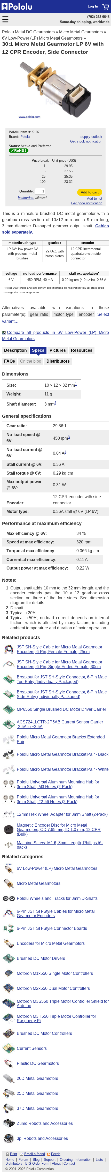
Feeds (55, 1154)
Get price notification (86, 203)
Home (9, 1160)
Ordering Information (75, 1160)
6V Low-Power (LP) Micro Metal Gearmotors (42, 38)
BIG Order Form (37, 1163)
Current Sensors (32, 1048)
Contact (69, 1163)
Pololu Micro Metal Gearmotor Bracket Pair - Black (62, 754)
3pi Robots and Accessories (42, 1138)
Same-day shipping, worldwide (84, 22)
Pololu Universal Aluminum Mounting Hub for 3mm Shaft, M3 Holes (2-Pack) (58, 784)
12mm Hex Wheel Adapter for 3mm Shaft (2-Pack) (62, 814)
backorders (26, 198)
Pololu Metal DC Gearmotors (28, 32)
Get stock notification (86, 141)
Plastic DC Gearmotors (38, 1063)
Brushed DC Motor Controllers (44, 1033)
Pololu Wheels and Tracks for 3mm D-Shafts (57, 898)
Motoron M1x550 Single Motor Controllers (55, 973)
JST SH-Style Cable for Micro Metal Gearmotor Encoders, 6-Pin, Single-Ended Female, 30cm (59, 664)
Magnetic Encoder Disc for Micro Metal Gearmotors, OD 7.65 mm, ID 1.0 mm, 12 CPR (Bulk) (59, 829)
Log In (93, 6)
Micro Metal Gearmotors (81, 32)
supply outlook (91, 137)
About (56, 1163)
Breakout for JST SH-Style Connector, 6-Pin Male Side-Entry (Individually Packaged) (62, 694)
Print (13, 1154)
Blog (36, 1160)
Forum (23, 1160)
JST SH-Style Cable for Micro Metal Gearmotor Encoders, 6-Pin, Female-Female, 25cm (59, 649)
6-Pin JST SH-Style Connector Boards (52, 928)
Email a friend (34, 1154)
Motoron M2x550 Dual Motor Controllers (53, 988)
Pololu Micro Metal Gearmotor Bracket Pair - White (63, 769)
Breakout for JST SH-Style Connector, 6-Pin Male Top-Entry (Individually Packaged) (62, 679)
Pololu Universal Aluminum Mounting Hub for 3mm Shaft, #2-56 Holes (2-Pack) (58, 799)
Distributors (13, 1163)
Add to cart (90, 192)
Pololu (25, 137)
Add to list (94, 198)
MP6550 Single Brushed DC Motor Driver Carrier (61, 709)
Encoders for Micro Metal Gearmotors (51, 943)
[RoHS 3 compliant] (18, 151)
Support (50, 1160)
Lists (99, 1160)
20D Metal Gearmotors (37, 1078)
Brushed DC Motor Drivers (41, 958)
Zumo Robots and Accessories (45, 1123)
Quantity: (26, 191)
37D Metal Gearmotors (37, 1108)
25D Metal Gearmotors (37, 1093)
